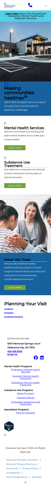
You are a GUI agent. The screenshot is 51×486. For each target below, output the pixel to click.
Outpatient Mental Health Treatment (25, 384)
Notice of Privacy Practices (21, 464)
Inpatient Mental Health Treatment (25, 377)
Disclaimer (12, 468)
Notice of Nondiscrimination (22, 460)
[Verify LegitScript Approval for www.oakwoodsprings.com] (25, 426)
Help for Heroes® (25, 413)
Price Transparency (16, 477)
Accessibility (13, 473)
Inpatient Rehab (26, 398)
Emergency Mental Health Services (25, 371)
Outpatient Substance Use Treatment (25, 403)
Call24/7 (6, 83)
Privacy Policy (30, 468)
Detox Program (25, 393)
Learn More (15, 147)
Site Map (36, 477)
